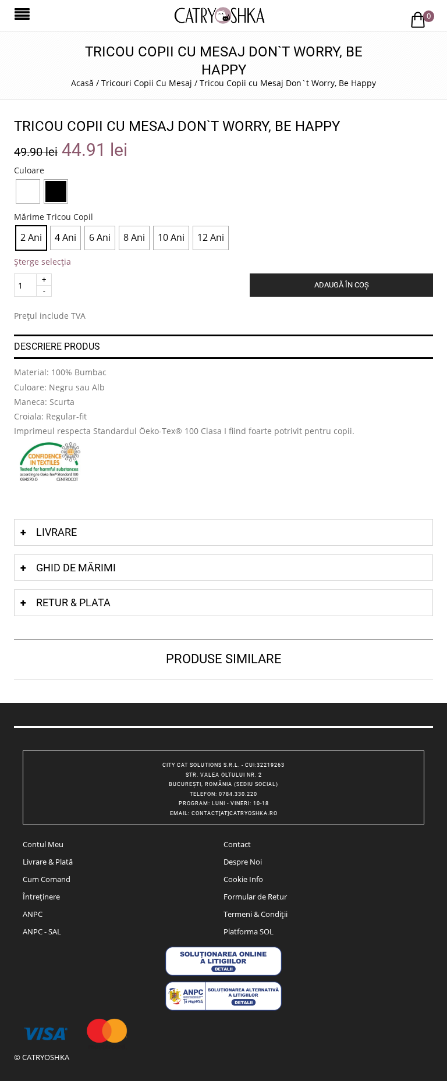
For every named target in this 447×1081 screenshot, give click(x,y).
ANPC (32, 914)
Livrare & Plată (48, 861)
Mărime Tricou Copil (53, 217)
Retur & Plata (73, 602)
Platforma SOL (249, 931)
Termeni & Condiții (256, 914)
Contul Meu (43, 844)
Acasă (82, 82)
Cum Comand (46, 879)
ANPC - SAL (42, 931)
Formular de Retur (255, 896)
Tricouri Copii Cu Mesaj (146, 82)
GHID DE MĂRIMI (76, 567)
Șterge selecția (42, 261)
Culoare (29, 170)
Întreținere (41, 896)
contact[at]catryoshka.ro (234, 813)
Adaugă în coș (341, 284)
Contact (237, 844)
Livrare (56, 532)
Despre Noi (243, 861)
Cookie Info (243, 879)
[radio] (28, 191)
